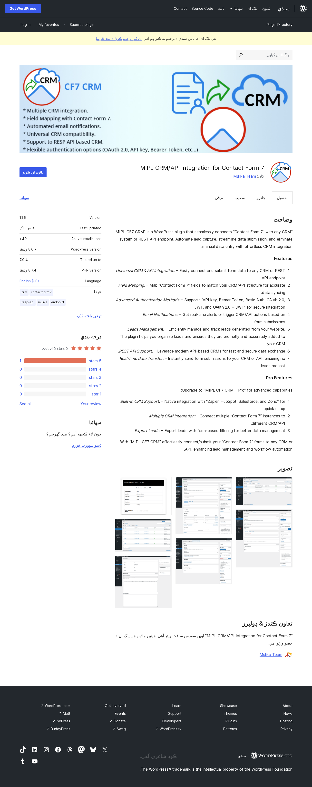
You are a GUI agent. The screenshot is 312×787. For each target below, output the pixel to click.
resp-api (27, 302)
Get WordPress (23, 8)
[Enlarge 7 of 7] (165, 562)
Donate (118, 721)
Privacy (286, 729)
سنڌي (242, 756)
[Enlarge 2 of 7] (285, 516)
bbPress (61, 721)
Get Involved (115, 706)
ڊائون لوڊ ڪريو (33, 172)
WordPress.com (55, 706)
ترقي (219, 197)
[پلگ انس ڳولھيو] (241, 55)
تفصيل (282, 197)
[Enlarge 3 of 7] (225, 483)
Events (120, 713)
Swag (119, 729)
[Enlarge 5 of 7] (165, 483)
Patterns (230, 729)
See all (25, 403)
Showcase (228, 706)
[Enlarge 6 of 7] (165, 525)
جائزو (261, 197)
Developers (171, 721)
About (287, 706)
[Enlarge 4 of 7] (225, 544)
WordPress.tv (168, 729)
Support (174, 713)
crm (24, 292)
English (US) (29, 281)
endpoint (57, 302)
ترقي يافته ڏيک (89, 315)
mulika (42, 302)
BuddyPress (58, 729)
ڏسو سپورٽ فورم (86, 445)
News (287, 713)
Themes (230, 713)
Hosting (286, 721)
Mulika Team (244, 176)
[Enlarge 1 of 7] (285, 483)
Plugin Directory (279, 24)
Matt (64, 713)
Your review (90, 403)
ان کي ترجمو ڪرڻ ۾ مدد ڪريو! (119, 38)
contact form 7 (41, 292)
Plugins (231, 721)
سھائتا (24, 197)
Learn (176, 706)
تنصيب (239, 197)
